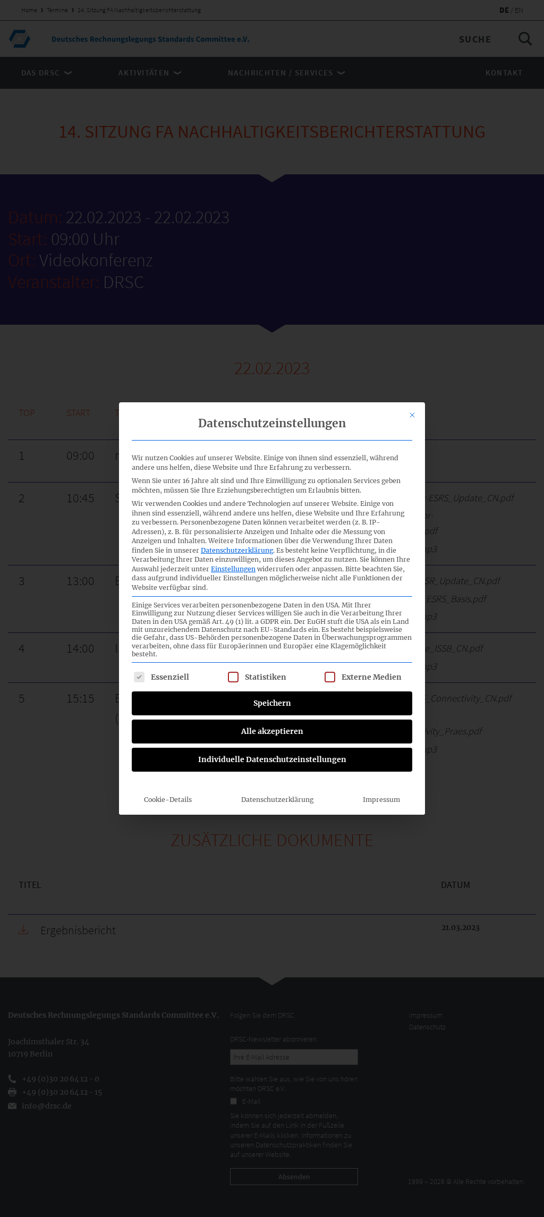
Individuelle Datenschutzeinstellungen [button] (272, 759)
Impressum (381, 800)
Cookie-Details (168, 800)
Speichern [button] (272, 703)
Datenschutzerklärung (237, 550)
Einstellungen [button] (233, 569)
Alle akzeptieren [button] (272, 731)
